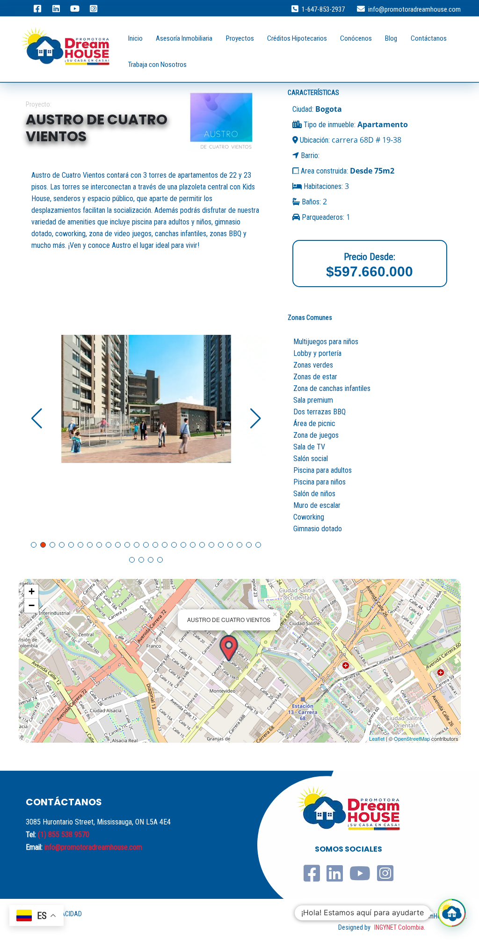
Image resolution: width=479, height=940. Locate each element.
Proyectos (240, 38)
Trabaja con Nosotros (157, 64)
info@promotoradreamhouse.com (414, 9)
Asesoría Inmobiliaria (184, 38)
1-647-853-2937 (323, 9)
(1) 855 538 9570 (63, 834)
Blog (391, 38)
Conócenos (356, 38)
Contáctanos (429, 38)
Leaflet (377, 738)
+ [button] (32, 591)
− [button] (32, 605)
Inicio (135, 38)
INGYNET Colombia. (399, 927)
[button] (255, 418)
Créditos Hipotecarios (297, 38)
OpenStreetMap (412, 738)
